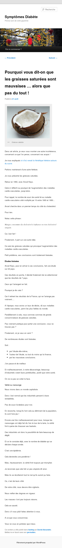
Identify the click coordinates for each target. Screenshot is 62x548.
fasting (31, 529)
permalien (31, 532)
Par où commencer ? (13, 49)
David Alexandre (44, 529)
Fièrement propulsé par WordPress (31, 542)
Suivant (53, 58)
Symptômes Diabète (21, 16)
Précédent (10, 58)
